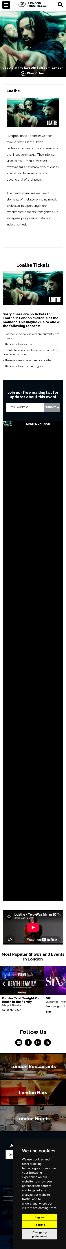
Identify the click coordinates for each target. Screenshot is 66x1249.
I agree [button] (39, 1217)
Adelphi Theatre (12, 1005)
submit (51, 407)
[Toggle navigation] (6, 5)
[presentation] (3, 983)
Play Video (34, 73)
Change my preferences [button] (39, 1234)
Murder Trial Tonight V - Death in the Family (20, 1000)
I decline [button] (39, 1224)
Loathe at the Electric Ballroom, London (33, 67)
